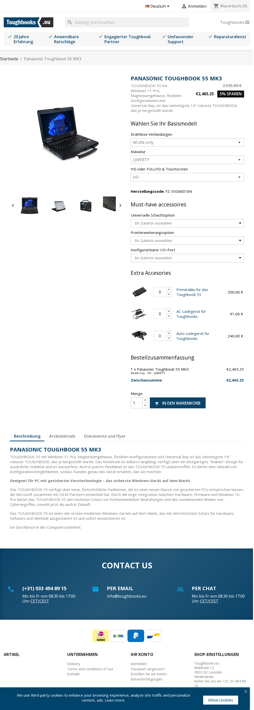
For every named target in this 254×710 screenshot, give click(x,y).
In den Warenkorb (177, 403)
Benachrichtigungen (146, 679)
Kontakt (73, 674)
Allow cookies (220, 700)
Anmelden (139, 663)
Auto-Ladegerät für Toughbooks (192, 336)
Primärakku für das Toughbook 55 (192, 292)
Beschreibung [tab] (27, 436)
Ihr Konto (142, 654)
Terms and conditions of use (90, 669)
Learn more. (115, 700)
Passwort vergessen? (148, 669)
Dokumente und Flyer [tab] (105, 436)
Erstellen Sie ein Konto (149, 674)
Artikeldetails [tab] (62, 436)
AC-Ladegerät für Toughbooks (191, 314)
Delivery (73, 663)
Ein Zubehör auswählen (153, 223)
